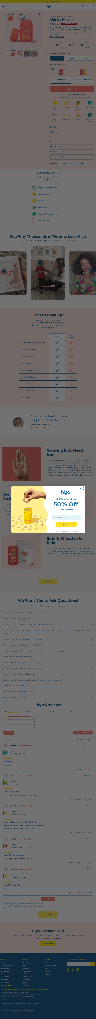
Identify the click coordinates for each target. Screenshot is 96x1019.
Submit (66, 524)
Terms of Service (62, 531)
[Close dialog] (82, 488)
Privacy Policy (73, 531)
